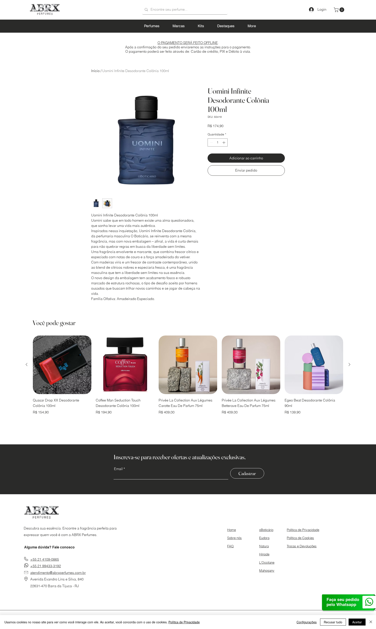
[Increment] (224, 142)
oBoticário (266, 530)
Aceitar (357, 622)
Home (231, 530)
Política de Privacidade (184, 622)
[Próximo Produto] (349, 364)
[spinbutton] (218, 142)
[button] (339, 9)
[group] (188, 375)
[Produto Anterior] (26, 364)
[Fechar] (370, 622)
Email (118, 468)
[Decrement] (211, 142)
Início (95, 71)
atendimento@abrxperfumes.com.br (58, 572)
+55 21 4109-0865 (44, 559)
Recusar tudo (333, 622)
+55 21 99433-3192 (45, 566)
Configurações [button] (307, 622)
